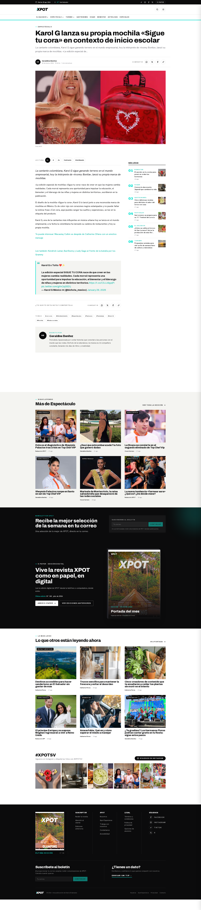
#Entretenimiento (62, 316)
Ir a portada (156, 642)
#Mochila (40, 320)
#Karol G (111, 316)
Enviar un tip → (122, 875)
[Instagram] (145, 2)
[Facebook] (148, 2)
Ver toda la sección (152, 405)
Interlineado (79, 160)
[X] (152, 2)
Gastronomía (82, 17)
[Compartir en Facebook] (157, 62)
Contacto (163, 893)
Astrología (113, 17)
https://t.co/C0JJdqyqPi (101, 283)
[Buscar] (157, 9)
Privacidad (154, 893)
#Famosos (88, 316)
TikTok (158, 827)
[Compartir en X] (152, 62)
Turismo (69, 17)
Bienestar (101, 17)
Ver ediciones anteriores (76, 603)
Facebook (159, 817)
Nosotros (103, 817)
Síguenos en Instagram (151, 758)
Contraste (67, 160)
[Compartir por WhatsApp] (146, 62)
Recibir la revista (81, 817)
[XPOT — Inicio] (42, 9)
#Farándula (100, 316)
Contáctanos (105, 830)
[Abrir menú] (163, 9)
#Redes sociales (52, 320)
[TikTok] (141, 2)
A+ (59, 160)
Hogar (92, 17)
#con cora (48, 316)
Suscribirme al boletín (123, 519)
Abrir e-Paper (45, 603)
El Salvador (41, 17)
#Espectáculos (76, 316)
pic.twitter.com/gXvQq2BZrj (56, 286)
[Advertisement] (100, 374)
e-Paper (160, 2)
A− (48, 160)
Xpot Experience (106, 820)
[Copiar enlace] (163, 62)
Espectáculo (56, 17)
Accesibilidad (105, 834)
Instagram (160, 822)
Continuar (155, 524)
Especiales (124, 17)
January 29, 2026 (96, 290)
